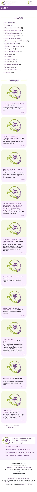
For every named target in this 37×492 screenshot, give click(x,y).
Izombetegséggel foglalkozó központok (18, 449)
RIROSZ (6, 482)
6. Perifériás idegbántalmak (13, 36)
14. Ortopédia (9, 56)
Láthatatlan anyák (8, 378)
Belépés (32, 2)
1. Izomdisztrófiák (10, 23)
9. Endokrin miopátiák (11, 43)
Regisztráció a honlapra (13, 446)
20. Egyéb (8, 72)
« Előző (5, 426)
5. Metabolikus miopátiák (12, 33)
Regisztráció (33, 4)
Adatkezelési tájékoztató (15, 478)
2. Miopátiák (8, 25)
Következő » (11, 427)
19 (18, 426)
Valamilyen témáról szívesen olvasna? (17, 455)
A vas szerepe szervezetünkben (12, 169)
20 (7, 427)
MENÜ (5, 8)
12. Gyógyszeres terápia (12, 51)
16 (12, 426)
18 (16, 426)
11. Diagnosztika (10, 49)
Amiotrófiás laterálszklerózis (11, 277)
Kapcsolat (26, 478)
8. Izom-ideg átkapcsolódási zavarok (16, 41)
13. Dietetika (8, 54)
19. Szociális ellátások (11, 70)
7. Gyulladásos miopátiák (12, 38)
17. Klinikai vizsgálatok (11, 64)
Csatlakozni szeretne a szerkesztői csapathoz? (20, 452)
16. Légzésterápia (10, 62)
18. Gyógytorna (9, 67)
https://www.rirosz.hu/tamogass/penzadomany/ (18, 467)
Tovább (23, 112)
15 (10, 426)
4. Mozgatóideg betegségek (13, 30)
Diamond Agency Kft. (25, 484)
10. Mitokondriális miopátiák (13, 46)
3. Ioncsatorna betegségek (13, 28)
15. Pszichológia (10, 59)
